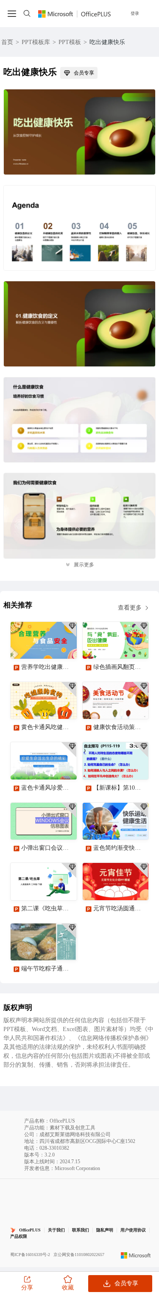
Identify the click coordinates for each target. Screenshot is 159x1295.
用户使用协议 (133, 1230)
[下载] (63, 645)
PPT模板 (70, 42)
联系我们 (80, 1230)
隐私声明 (104, 1230)
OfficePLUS (30, 1230)
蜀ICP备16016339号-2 (30, 1254)
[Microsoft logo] (136, 1255)
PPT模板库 (36, 42)
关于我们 (56, 1230)
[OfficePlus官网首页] (74, 13)
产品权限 (18, 1236)
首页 (7, 42)
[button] (139, 1080)
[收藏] (43, 645)
